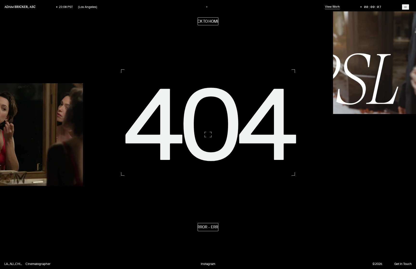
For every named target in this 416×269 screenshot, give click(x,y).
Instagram (208, 264)
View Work (332, 6)
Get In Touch (403, 264)
